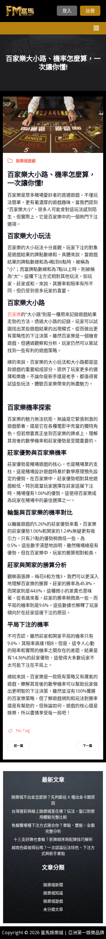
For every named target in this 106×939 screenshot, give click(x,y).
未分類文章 (53, 909)
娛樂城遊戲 (26, 160)
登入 (67, 11)
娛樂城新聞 (53, 884)
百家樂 (14, 314)
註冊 (90, 11)
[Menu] (95, 28)
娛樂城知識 (53, 893)
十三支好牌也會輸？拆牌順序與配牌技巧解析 (53, 839)
